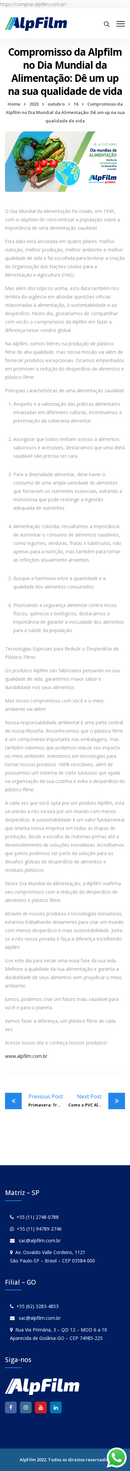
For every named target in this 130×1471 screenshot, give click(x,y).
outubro (56, 104)
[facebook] (11, 1407)
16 (76, 104)
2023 (34, 104)
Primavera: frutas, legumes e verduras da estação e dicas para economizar (46, 1100)
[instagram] (26, 1407)
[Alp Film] (36, 23)
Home (14, 104)
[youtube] (41, 1407)
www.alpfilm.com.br (26, 1056)
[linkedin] (56, 1407)
